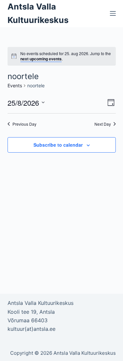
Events (15, 85)
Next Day (102, 124)
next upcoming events (41, 59)
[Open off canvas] (113, 13)
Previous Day (24, 124)
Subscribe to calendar (58, 144)
